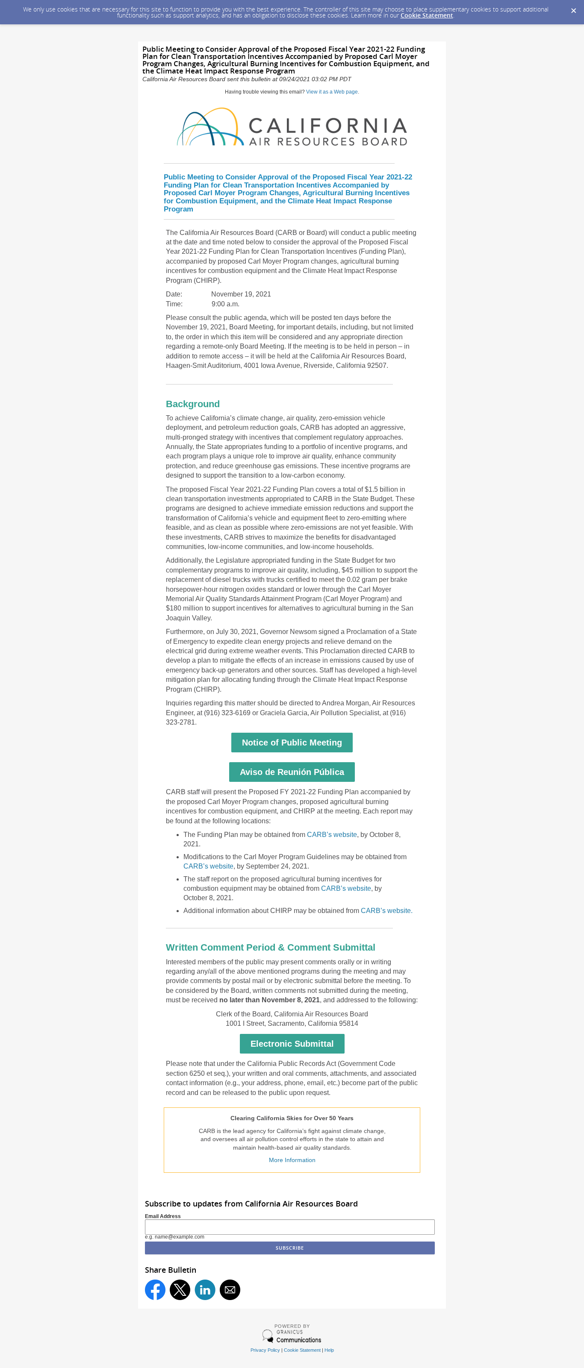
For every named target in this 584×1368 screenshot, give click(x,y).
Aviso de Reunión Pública (292, 772)
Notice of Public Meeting (292, 742)
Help (329, 1350)
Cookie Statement (427, 15)
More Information (292, 1160)
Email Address (163, 1216)
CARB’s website (332, 834)
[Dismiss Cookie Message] (573, 8)
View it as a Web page (332, 92)
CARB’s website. (387, 910)
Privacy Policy (265, 1350)
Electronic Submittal (292, 1043)
